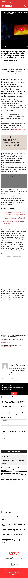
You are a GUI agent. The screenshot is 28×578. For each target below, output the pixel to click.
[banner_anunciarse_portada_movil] (14, 143)
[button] (25, 6)
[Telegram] (18, 64)
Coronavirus (12, 71)
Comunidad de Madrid (13, 69)
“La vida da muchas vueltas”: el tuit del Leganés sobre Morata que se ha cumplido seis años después (14, 518)
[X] (9, 64)
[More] (21, 64)
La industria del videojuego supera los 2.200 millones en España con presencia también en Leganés (13, 524)
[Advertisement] (14, 271)
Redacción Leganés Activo (11, 60)
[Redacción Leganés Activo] (5, 369)
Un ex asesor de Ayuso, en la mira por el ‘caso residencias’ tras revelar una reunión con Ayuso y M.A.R (14, 408)
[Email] (15, 64)
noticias (20, 69)
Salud (24, 69)
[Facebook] (6, 64)
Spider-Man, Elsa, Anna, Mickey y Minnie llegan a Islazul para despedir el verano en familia (14, 535)
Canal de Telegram (5, 342)
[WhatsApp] (12, 64)
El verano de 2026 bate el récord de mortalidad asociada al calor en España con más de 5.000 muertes (13, 469)
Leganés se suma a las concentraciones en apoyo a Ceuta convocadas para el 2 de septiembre (13, 541)
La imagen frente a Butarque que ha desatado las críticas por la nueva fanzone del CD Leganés (13, 462)
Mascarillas (18, 71)
